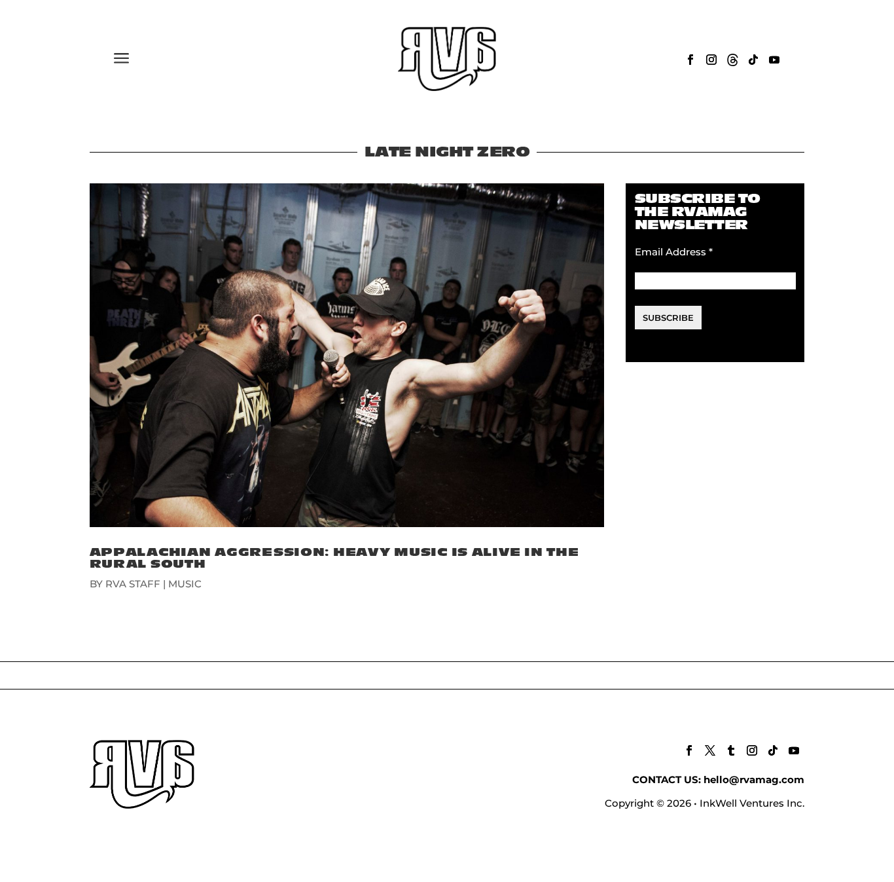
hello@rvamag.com (754, 779)
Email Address (674, 252)
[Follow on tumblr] (731, 750)
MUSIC (185, 584)
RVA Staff (132, 584)
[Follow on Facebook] (690, 59)
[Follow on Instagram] (711, 59)
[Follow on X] (710, 750)
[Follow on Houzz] (732, 59)
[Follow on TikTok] (753, 59)
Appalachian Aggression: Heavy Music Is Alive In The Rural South (334, 558)
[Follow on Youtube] (774, 59)
